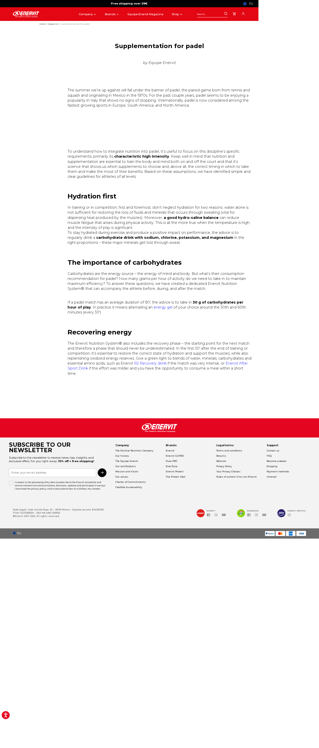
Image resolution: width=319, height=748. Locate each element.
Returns (221, 455)
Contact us (273, 450)
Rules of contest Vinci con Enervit (236, 476)
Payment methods (278, 471)
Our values (121, 476)
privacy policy (38, 489)
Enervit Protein (175, 471)
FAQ (269, 455)
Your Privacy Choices (228, 471)
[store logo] (42, 14)
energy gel (163, 307)
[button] (249, 3)
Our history (122, 455)
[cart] (234, 13)
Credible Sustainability (128, 487)
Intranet (271, 476)
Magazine (53, 24)
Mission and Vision (126, 471)
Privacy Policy (224, 466)
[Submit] (226, 14)
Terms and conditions (229, 450)
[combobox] (212, 14)
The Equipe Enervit (126, 461)
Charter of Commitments (130, 482)
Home (42, 24)
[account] (243, 13)
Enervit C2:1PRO (175, 455)
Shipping (272, 466)
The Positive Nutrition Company (134, 450)
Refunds (221, 461)
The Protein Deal (175, 476)
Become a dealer (277, 461)
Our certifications (125, 466)
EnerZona (171, 466)
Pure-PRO (171, 461)
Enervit (170, 450)
